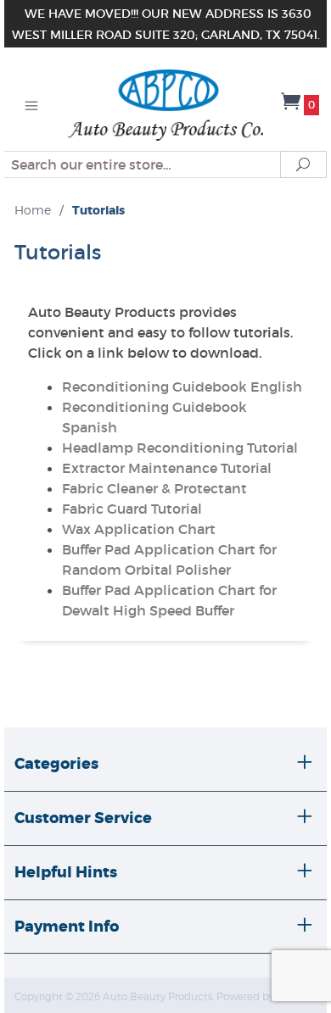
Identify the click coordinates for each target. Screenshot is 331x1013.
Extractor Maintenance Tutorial (167, 467)
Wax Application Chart (139, 528)
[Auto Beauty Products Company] (165, 103)
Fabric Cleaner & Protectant (154, 488)
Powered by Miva (258, 996)
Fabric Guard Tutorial (132, 508)
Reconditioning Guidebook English (182, 386)
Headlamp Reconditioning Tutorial (180, 447)
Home (32, 210)
